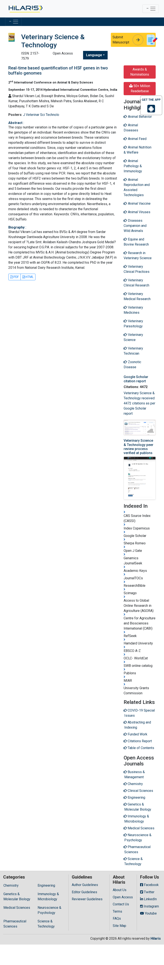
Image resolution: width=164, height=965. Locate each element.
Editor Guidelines (84, 892)
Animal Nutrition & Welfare (137, 149)
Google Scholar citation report (136, 379)
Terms (117, 911)
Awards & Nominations (139, 71)
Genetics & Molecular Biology (16, 896)
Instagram (151, 906)
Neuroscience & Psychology (49, 910)
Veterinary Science (133, 337)
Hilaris (156, 938)
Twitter (148, 892)
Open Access (123, 897)
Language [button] (94, 55)
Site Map (119, 926)
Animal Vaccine (139, 203)
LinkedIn (150, 899)
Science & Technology (46, 923)
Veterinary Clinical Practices (136, 269)
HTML (29, 277)
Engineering (46, 885)
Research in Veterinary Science (138, 255)
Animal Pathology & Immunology (133, 166)
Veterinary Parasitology (133, 323)
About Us (119, 890)
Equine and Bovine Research (136, 241)
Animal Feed (136, 139)
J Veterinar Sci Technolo (41, 115)
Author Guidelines (85, 885)
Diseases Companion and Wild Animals (135, 226)
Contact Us (121, 904)
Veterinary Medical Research (137, 296)
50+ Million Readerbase (140, 88)
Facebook (151, 885)
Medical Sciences (16, 908)
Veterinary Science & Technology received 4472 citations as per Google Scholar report (139, 403)
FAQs (117, 918)
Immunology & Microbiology (48, 896)
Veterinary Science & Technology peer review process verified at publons (138, 447)
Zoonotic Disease (132, 364)
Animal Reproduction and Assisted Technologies (137, 187)
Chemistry (11, 885)
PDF (16, 277)
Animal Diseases (131, 127)
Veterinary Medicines (133, 310)
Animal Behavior (139, 117)
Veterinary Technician (133, 350)
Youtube (150, 913)
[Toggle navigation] (150, 8)
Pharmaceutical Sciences (14, 923)
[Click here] (25, 8)
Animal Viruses (138, 212)
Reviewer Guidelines (87, 899)
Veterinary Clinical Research (136, 282)
